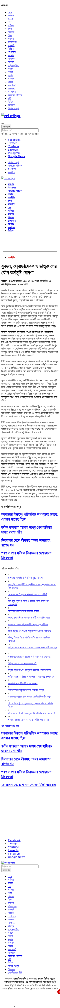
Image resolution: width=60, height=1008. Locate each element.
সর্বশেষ (11, 15)
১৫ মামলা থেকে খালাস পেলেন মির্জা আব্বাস (28, 784)
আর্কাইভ (11, 105)
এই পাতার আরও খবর (10, 725)
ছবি (9, 98)
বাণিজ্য (11, 25)
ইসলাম (11, 38)
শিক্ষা (10, 35)
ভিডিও (11, 101)
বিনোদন (11, 32)
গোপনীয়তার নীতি (15, 972)
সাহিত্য (11, 62)
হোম (10, 12)
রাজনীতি (11, 197)
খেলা (10, 28)
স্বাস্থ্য (10, 68)
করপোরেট (12, 85)
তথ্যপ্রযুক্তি (13, 65)
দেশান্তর (12, 52)
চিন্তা (10, 71)
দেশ (9, 22)
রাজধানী (11, 45)
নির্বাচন (11, 48)
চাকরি (10, 81)
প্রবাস (10, 75)
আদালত (11, 58)
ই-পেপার (12, 91)
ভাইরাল (11, 78)
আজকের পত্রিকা (15, 95)
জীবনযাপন (12, 42)
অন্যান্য (11, 88)
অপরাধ (11, 55)
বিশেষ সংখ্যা (13, 108)
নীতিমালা (11, 969)
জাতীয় (10, 18)
